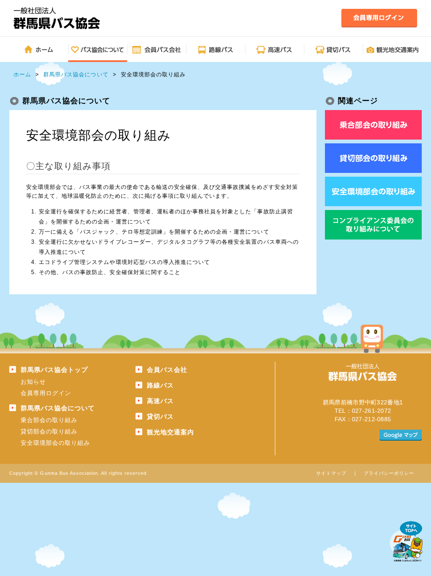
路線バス (160, 385)
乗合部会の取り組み (49, 420)
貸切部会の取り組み (49, 431)
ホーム (22, 74)
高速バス (160, 400)
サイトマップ (331, 473)
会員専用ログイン (46, 393)
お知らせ (33, 381)
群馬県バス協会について (75, 74)
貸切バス (160, 416)
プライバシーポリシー (389, 473)
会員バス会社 (167, 369)
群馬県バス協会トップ (54, 369)
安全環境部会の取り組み (55, 442)
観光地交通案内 (170, 432)
